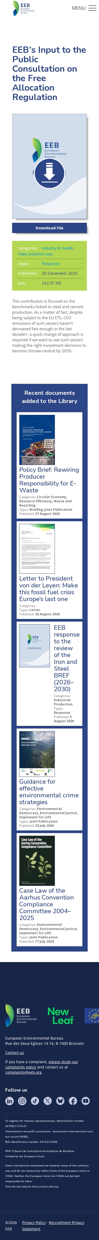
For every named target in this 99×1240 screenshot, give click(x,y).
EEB (21, 1016)
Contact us (14, 1052)
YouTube (85, 1101)
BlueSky (60, 1101)
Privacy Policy (34, 1222)
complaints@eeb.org (23, 1072)
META (61, 1015)
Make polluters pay (35, 254)
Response (51, 263)
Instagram (22, 1101)
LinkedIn (9, 1101)
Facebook (73, 1101)
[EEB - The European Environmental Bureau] (24, 8)
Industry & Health (57, 248)
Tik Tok (35, 1101)
